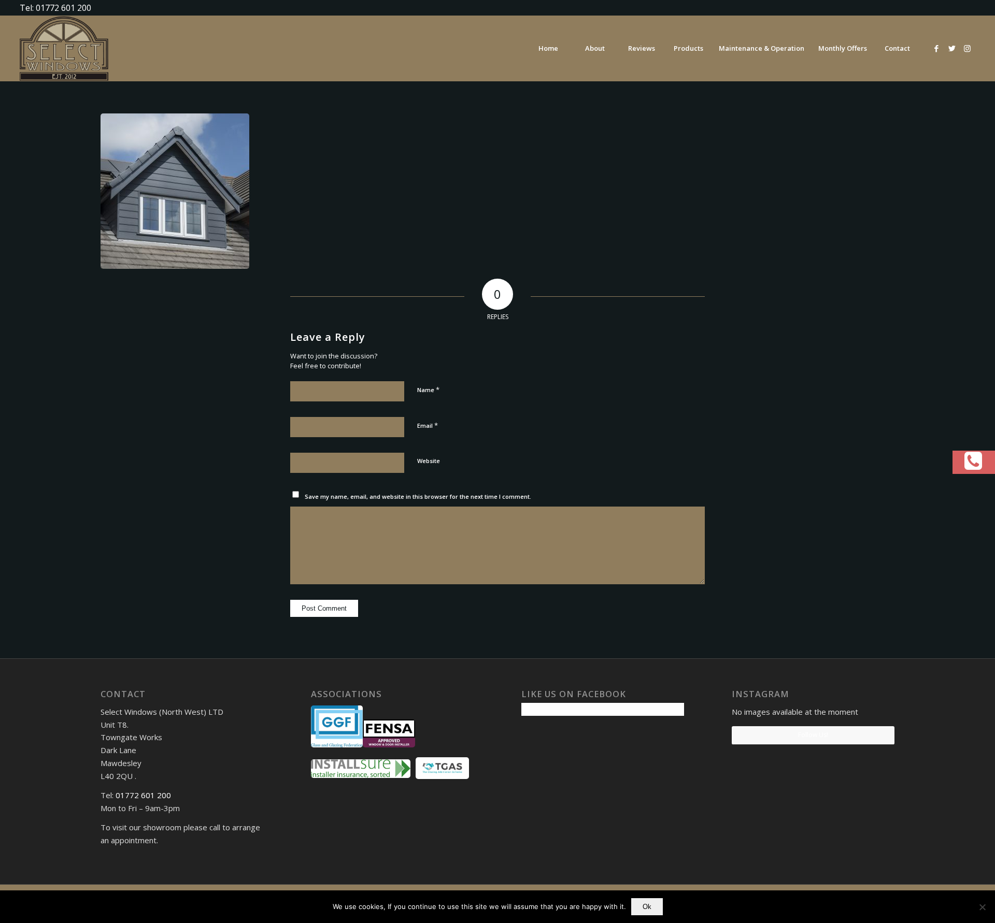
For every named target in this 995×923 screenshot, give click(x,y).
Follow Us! (813, 734)
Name (428, 389)
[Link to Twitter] (952, 48)
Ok (647, 907)
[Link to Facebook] (936, 48)
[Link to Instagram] (967, 48)
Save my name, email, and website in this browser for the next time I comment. (418, 496)
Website (428, 461)
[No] (982, 907)
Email (427, 425)
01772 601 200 (143, 795)
